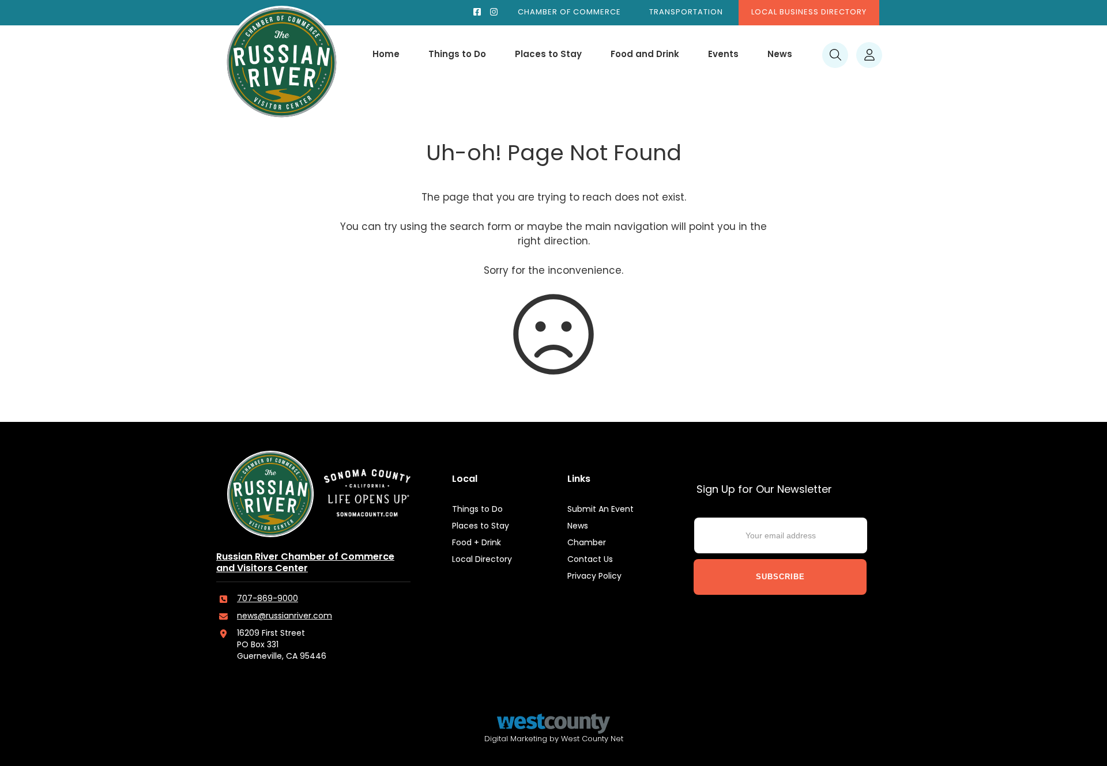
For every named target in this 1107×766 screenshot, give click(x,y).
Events (723, 55)
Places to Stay (548, 55)
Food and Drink (645, 55)
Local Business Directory (809, 12)
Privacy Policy (594, 576)
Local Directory (482, 560)
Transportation (686, 12)
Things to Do (457, 55)
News (779, 55)
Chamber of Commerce (569, 12)
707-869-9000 (267, 599)
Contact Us (590, 560)
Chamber (586, 543)
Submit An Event (600, 509)
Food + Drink (476, 543)
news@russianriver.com (284, 616)
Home (386, 55)
